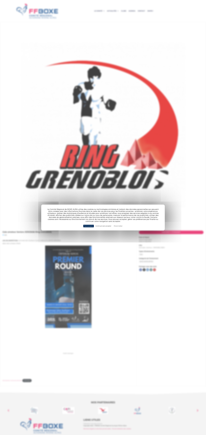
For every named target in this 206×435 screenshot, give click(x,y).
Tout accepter (88, 226)
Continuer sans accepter (103, 226)
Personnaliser (118, 226)
